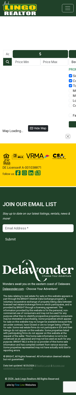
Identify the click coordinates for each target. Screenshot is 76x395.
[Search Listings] (7, 62)
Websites (25, 384)
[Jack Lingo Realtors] (20, 7)
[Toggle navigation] (68, 8)
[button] (40, 54)
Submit (10, 239)
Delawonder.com (13, 289)
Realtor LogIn (44, 365)
